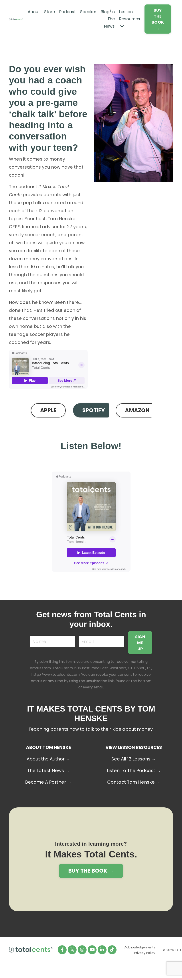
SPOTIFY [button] (93, 410)
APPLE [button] (48, 410)
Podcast (67, 11)
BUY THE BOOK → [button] (158, 19)
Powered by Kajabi (159, 966)
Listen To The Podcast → (134, 770)
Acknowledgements (139, 947)
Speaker (88, 11)
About (34, 11)
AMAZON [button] (137, 410)
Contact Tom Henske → (133, 782)
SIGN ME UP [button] (140, 642)
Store (49, 11)
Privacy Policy (144, 953)
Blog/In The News (108, 19)
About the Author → (48, 759)
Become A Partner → (48, 782)
